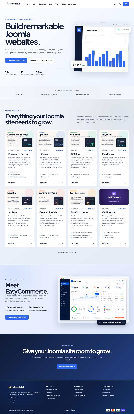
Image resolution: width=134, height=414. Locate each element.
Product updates (79, 395)
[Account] (120, 4)
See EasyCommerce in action (41, 60)
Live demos (78, 392)
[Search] (114, 4)
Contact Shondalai (108, 395)
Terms (73, 410)
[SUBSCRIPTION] (19, 138)
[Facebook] (10, 401)
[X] (13, 401)
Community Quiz (48, 212)
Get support (106, 389)
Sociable (12, 212)
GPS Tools (76, 153)
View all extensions (67, 252)
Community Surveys (18, 153)
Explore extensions (16, 60)
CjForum (44, 153)
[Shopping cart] (126, 4)
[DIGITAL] (113, 197)
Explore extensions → (67, 366)
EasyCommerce (79, 212)
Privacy (66, 410)
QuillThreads (108, 212)
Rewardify (49, 392)
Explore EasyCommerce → (17, 317)
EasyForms (108, 153)
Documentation (79, 389)
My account (106, 392)
